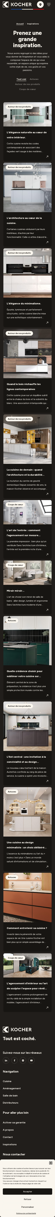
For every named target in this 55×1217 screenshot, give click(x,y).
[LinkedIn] (6, 1060)
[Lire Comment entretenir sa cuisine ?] (47, 947)
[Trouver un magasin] (40, 4)
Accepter (27, 1191)
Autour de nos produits (27, 84)
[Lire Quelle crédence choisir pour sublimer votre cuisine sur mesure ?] (47, 695)
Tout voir (21, 79)
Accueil (20, 24)
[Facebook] (14, 1060)
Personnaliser (27, 1207)
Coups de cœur (27, 89)
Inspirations (10, 1144)
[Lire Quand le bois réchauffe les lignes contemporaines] (47, 408)
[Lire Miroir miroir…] (47, 610)
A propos (8, 1129)
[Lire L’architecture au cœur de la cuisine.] (47, 242)
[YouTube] (31, 1060)
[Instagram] (23, 1060)
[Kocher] (17, 4)
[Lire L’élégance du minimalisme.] (47, 323)
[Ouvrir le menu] (48, 4)
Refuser (27, 1199)
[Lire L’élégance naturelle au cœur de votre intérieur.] (47, 157)
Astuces (34, 79)
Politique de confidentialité (26, 1213)
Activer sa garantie (14, 1122)
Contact (8, 1137)
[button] (50, 1163)
